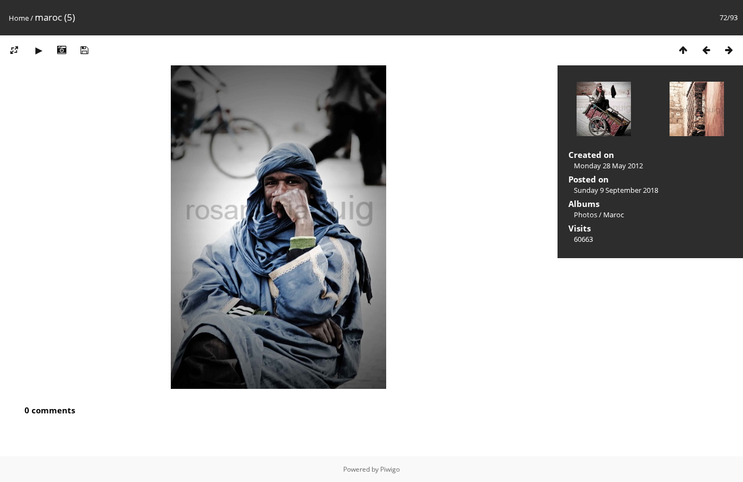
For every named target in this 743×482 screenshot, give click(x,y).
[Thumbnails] (683, 50)
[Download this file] (84, 50)
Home (19, 18)
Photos (585, 214)
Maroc (613, 214)
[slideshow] (38, 50)
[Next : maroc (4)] (728, 50)
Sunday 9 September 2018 (616, 190)
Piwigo (390, 469)
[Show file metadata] (61, 50)
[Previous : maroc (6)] (706, 50)
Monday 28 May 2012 (608, 165)
